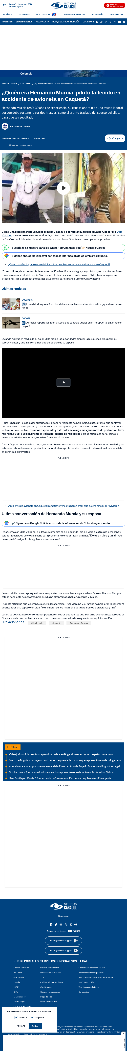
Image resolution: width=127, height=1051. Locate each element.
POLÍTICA (7, 14)
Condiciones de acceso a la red (92, 968)
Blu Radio (18, 972)
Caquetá (56, 623)
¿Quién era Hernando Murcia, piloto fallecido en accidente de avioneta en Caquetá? (70, 83)
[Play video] (63, 188)
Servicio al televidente (49, 968)
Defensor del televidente (50, 972)
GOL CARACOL (43, 14)
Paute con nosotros (48, 1001)
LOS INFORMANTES (92, 21)
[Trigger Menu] (4, 5)
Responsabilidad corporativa (91, 972)
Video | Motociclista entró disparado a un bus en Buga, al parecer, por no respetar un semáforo (62, 754)
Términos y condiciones (89, 987)
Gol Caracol (19, 977)
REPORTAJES (116, 14)
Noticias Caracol (9, 83)
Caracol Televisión (21, 968)
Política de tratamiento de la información (96, 977)
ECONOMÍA (97, 14)
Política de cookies (86, 982)
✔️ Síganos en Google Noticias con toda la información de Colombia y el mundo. (61, 523)
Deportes (40, 1017)
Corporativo (84, 992)
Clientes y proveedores (50, 992)
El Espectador (19, 996)
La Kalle (17, 982)
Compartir (115, 138)
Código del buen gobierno (51, 982)
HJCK (16, 987)
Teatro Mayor (19, 1001)
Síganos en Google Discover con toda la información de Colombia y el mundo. (60, 255)
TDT (42, 977)
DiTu (16, 992)
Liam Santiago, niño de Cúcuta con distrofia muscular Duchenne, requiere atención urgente (60, 778)
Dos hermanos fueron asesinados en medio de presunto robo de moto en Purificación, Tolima (61, 772)
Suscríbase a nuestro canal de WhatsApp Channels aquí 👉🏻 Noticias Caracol (59, 247)
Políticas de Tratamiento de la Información (92, 1026)
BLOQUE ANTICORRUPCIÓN (66, 21)
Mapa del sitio (46, 996)
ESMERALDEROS (24, 21)
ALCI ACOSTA (42, 21)
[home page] (63, 5)
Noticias (23, 1017)
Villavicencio (37, 623)
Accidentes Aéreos (79, 623)
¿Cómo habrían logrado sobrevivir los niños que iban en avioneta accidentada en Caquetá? (59, 264)
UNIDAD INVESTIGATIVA (74, 14)
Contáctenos (45, 987)
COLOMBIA (24, 14)
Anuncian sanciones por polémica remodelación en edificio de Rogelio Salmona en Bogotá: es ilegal (64, 766)
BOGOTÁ (26, 318)
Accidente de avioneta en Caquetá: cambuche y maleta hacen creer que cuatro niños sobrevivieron (63, 505)
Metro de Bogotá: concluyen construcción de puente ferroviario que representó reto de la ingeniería (65, 760)
